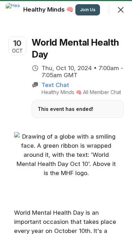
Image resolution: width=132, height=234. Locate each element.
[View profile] (13, 10)
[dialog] (66, 117)
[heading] (49, 9)
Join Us (87, 9)
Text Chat (55, 84)
